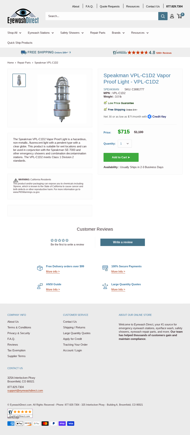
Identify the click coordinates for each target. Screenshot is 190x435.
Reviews (12, 344)
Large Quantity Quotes (77, 333)
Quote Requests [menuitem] (110, 6)
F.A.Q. (11, 338)
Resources (133, 6)
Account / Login (72, 350)
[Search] (163, 16)
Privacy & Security (18, 333)
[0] (179, 16)
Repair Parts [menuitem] (97, 32)
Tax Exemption (16, 350)
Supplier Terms (16, 356)
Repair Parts (24, 62)
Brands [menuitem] (116, 32)
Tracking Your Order (75, 344)
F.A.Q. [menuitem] (89, 6)
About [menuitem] (75, 6)
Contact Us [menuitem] (153, 6)
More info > (53, 271)
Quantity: (110, 143)
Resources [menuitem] (138, 32)
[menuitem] (174, 6)
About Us (13, 321)
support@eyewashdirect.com (25, 390)
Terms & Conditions (19, 327)
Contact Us (70, 321)
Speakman (111, 89)
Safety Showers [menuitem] (70, 32)
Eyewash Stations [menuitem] (39, 32)
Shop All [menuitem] (12, 32)
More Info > (118, 271)
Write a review (122, 242)
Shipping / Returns (74, 327)
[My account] (172, 16)
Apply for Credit (72, 338)
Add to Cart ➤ (121, 157)
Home (10, 62)
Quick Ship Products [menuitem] (19, 42)
